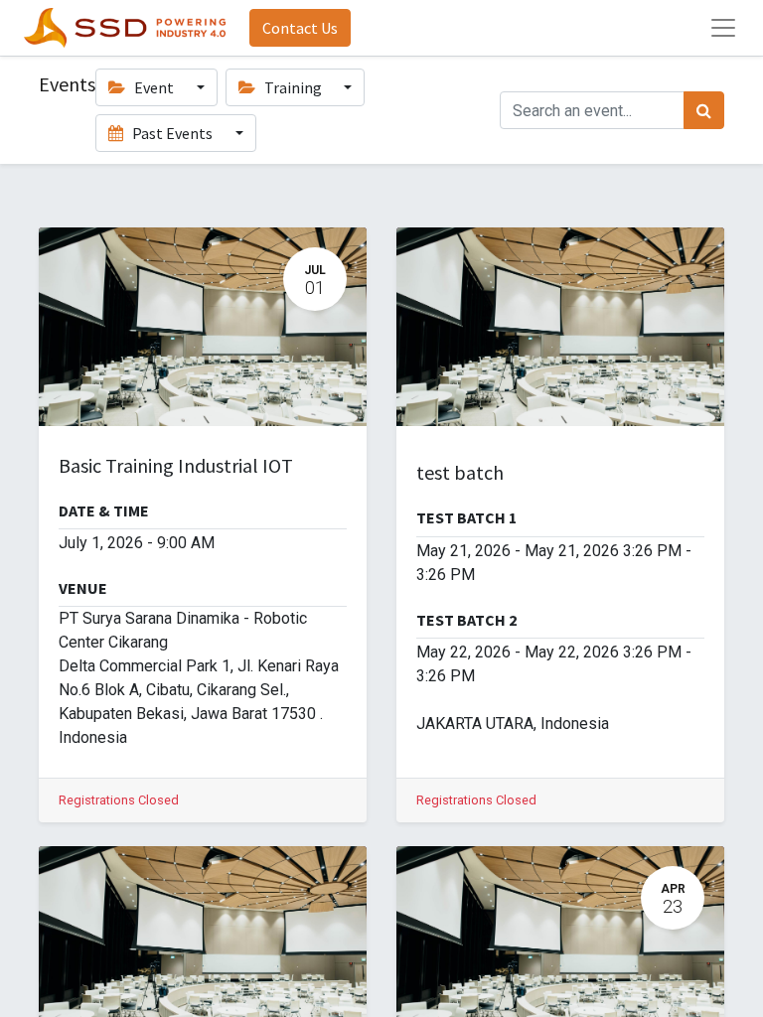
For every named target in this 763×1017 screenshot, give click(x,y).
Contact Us (300, 28)
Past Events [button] (172, 133)
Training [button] (293, 87)
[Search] (704, 110)
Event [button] (154, 87)
